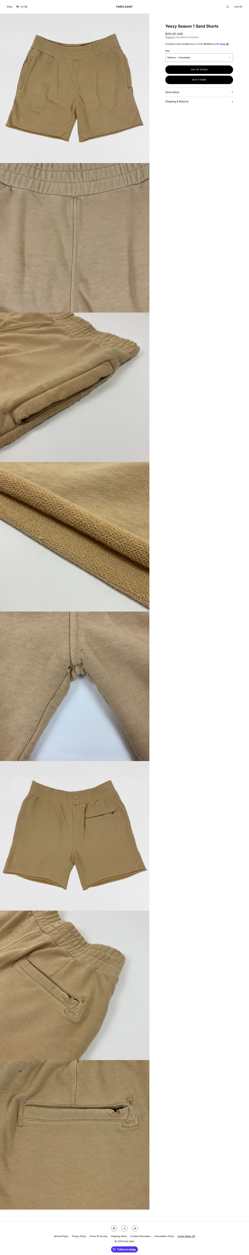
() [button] (238, 6)
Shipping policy (119, 1236)
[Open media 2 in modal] (74, 238)
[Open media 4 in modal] (74, 537)
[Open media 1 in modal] (74, 88)
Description (172, 92)
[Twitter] (124, 1228)
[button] (227, 6)
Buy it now (199, 79)
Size (167, 50)
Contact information (140, 1236)
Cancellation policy (164, 1236)
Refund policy (61, 1236)
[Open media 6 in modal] (74, 836)
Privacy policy (79, 1236)
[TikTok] (135, 1228)
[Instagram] (114, 1228)
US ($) (23, 6)
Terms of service (98, 1236)
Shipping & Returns (177, 101)
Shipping (169, 37)
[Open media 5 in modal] (74, 686)
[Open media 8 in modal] (74, 1135)
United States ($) (186, 1236)
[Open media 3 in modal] (74, 387)
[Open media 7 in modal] (74, 985)
